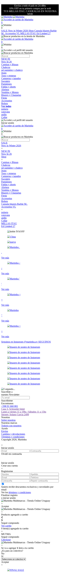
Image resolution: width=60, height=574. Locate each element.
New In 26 (6, 61)
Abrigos (5, 89)
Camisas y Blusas (9, 64)
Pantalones (6, 84)
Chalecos (5, 67)
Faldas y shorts (8, 86)
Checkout (6, 539)
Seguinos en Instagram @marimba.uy (19, 341)
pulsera (4, 109)
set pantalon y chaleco (12, 70)
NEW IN (5, 59)
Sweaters (5, 81)
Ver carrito (6, 525)
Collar (4, 117)
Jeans (3, 73)
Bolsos (4, 103)
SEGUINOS (44, 341)
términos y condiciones (20, 492)
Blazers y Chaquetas (11, 95)
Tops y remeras (8, 75)
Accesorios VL (12, 33)
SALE (4, 30)
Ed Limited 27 (44, 33)
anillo (4, 114)
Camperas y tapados (11, 78)
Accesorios (6, 100)
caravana (5, 111)
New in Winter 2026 (18, 30)
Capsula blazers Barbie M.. (14, 204)
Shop (31, 30)
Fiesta (4, 98)
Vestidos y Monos (10, 92)
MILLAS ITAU (28, 33)
